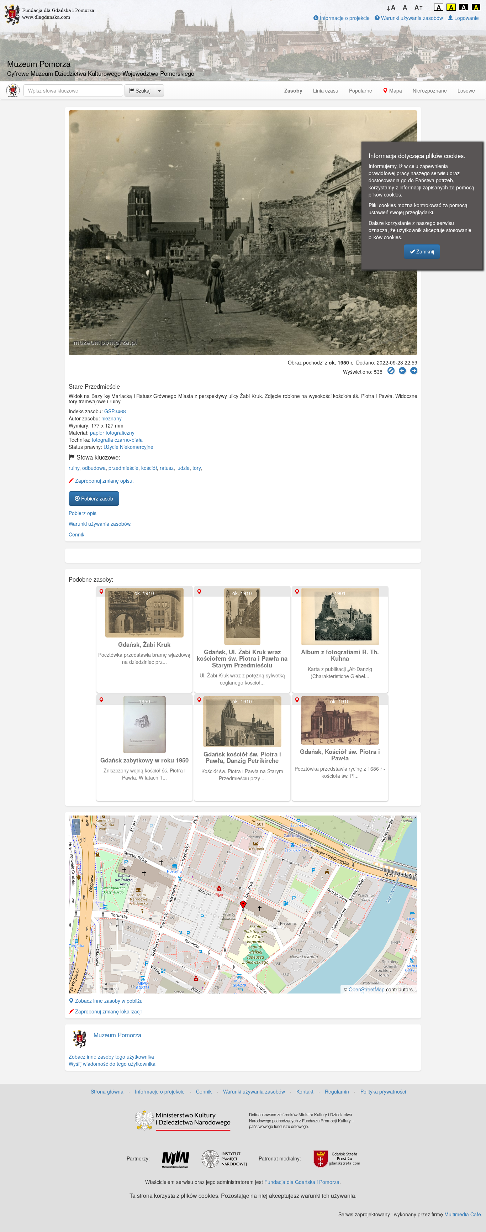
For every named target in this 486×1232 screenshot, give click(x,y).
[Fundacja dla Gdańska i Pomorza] (12, 90)
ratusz (167, 467)
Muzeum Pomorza (117, 1035)
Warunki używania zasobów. (100, 523)
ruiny (74, 467)
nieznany (111, 418)
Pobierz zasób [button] (96, 498)
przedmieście (123, 467)
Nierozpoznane (430, 90)
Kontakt (304, 1091)
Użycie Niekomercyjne (128, 446)
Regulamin (337, 1091)
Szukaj (142, 90)
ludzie (183, 467)
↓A (390, 7)
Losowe (466, 90)
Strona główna (107, 1091)
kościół (149, 467)
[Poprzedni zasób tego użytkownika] (402, 371)
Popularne (360, 90)
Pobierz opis (82, 513)
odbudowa (94, 467)
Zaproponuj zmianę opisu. (104, 480)
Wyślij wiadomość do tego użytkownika (112, 1063)
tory (196, 467)
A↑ (418, 7)
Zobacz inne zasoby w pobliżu (108, 1000)
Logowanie (466, 17)
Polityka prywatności (383, 1091)
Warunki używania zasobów (411, 17)
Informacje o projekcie (344, 17)
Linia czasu (325, 90)
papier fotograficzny (112, 432)
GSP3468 (115, 411)
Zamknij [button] (424, 251)
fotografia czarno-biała (117, 439)
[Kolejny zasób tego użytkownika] (413, 371)
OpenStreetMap (367, 989)
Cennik (76, 534)
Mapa (395, 90)
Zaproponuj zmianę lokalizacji (108, 1011)
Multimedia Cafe (462, 1214)
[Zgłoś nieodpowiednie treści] (391, 371)
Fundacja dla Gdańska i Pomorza (301, 1181)
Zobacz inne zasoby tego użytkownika (111, 1056)
